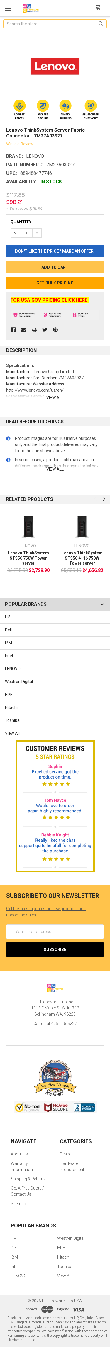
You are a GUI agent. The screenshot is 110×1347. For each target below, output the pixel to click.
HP (7, 617)
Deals (65, 1154)
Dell (8, 630)
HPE (9, 694)
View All (12, 733)
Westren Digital (19, 681)
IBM (8, 642)
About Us (19, 1154)
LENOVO (13, 668)
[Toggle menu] (8, 8)
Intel (9, 655)
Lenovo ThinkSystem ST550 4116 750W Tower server (82, 558)
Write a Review (19, 143)
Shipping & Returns (28, 1179)
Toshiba (12, 720)
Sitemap (18, 1203)
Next (104, 499)
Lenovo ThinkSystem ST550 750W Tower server (28, 558)
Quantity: (22, 221)
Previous (96, 499)
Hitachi (11, 707)
